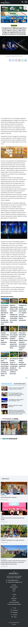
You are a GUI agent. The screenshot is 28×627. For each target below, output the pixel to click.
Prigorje (14, 589)
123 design (14, 624)
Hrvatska (14, 585)
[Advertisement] (14, 76)
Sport (14, 591)
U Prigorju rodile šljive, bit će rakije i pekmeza (12, 540)
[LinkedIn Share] (25, 60)
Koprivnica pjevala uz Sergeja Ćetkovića (15, 406)
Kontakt (14, 600)
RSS (15, 608)
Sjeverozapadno (14, 587)
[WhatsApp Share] (22, 60)
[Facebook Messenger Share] (10, 60)
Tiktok (15, 617)
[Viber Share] (16, 60)
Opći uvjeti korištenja (14, 602)
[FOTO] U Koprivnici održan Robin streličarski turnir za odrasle (16, 388)
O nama (14, 594)
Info (14, 596)
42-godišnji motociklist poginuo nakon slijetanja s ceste (16, 400)
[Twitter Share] (19, 60)
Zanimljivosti (14, 25)
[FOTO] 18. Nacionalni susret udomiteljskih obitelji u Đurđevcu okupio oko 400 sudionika (16, 394)
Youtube (15, 614)
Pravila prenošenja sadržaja (14, 604)
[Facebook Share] (13, 60)
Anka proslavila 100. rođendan (9, 497)
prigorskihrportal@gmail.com (15, 582)
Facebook (15, 610)
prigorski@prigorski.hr (13, 580)
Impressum (14, 598)
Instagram (15, 612)
